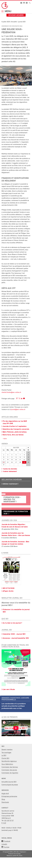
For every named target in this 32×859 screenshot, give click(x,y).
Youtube (6, 847)
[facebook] (17, 399)
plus (5, 438)
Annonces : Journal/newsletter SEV (16, 638)
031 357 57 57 (9, 820)
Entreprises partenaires (9, 796)
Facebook (7, 841)
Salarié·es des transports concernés (16, 429)
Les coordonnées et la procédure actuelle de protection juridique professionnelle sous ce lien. (14, 706)
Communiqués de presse (10, 785)
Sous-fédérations (7, 764)
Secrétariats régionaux (9, 761)
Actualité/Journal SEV (9, 782)
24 (3, 462)
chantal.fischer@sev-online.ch (11, 392)
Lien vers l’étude (9, 689)
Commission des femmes (10, 767)
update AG (15, 855)
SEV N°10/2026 (8, 588)
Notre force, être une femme (13, 435)
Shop (3, 799)
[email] (24, 399)
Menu (7, 11)
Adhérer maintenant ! (10, 484)
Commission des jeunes (9, 770)
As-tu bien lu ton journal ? (12, 623)
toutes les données (10, 469)
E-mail (4, 823)
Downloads (5, 802)
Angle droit (5, 793)
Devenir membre (16, 15)
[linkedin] (21, 399)
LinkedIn (4, 844)
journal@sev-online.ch (18, 409)
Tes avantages (6, 752)
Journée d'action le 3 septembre (14, 426)
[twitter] (19, 399)
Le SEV (4, 755)
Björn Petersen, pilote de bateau (15, 432)
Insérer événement (10, 471)
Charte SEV (5, 758)
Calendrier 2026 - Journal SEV (14, 634)
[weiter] (28, 447)
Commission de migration (10, 773)
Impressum (22, 852)
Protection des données (14, 853)
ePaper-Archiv (8, 591)
